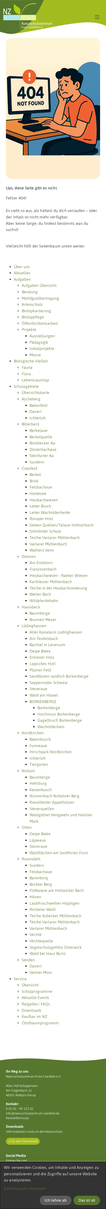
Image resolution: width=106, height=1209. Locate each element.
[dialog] (53, 1185)
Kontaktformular (17, 1118)
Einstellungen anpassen (25, 1188)
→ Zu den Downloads (23, 1141)
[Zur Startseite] (27, 17)
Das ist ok (86, 1200)
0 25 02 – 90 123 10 (19, 1109)
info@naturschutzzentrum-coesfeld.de (32, 1113)
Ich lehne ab (56, 1200)
